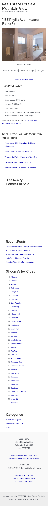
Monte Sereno (16, 340)
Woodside (15, 403)
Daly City (14, 299)
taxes (8, 427)
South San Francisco (18, 392)
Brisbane (14, 285)
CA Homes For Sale (24, 481)
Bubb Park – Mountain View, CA (18, 251)
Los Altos (14, 318)
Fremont (14, 310)
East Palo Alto (16, 303)
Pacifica (14, 351)
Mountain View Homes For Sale (24, 455)
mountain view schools (14, 424)
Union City (15, 399)
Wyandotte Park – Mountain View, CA (20, 254)
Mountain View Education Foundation (20, 262)
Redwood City (16, 362)
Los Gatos (15, 325)
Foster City (15, 307)
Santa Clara (15, 384)
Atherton (14, 277)
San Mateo (15, 381)
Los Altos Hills (16, 321)
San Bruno (15, 370)
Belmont (14, 281)
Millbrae (14, 333)
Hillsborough (15, 314)
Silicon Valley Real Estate (24, 478)
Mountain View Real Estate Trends (24, 458)
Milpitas (14, 336)
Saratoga (14, 388)
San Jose (14, 377)
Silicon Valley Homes (24, 475)
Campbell (14, 292)
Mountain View (16, 344)
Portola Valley (16, 358)
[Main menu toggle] (43, 7)
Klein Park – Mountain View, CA (17, 258)
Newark (14, 347)
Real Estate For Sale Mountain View (18, 6)
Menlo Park (15, 329)
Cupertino (14, 296)
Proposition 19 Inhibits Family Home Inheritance (24, 247)
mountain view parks (14, 420)
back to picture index (24, 80)
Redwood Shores (17, 366)
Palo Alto (14, 355)
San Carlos (15, 373)
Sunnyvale (15, 395)
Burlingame (15, 288)
